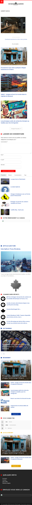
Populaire (3, 175)
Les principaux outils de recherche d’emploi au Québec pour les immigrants (15, 122)
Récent (10, 175)
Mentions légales (6, 483)
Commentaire (4, 141)
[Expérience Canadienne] (16, 2)
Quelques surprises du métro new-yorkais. (16, 38)
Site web (2, 164)
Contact (4, 480)
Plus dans (15, 44)
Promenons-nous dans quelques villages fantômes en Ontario (13, 68)
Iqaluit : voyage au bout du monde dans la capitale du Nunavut (13, 95)
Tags (25, 175)
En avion (5, 342)
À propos (4, 478)
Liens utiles (5, 481)
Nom (2, 154)
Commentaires (17, 175)
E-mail (2, 159)
